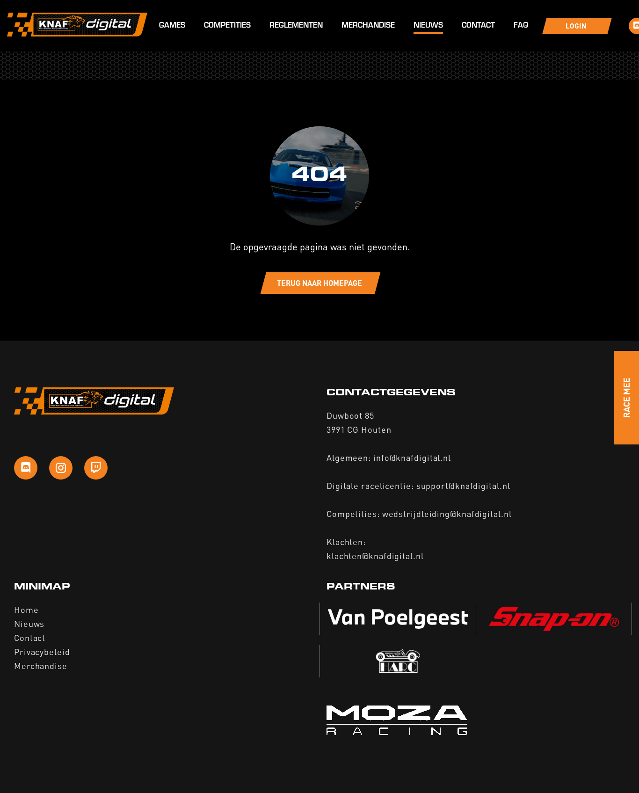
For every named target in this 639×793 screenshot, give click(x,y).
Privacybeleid (42, 651)
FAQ (521, 25)
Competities (227, 25)
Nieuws (428, 25)
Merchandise (368, 25)
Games (172, 25)
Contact (478, 25)
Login (576, 25)
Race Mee (626, 398)
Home (26, 609)
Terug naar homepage (319, 283)
